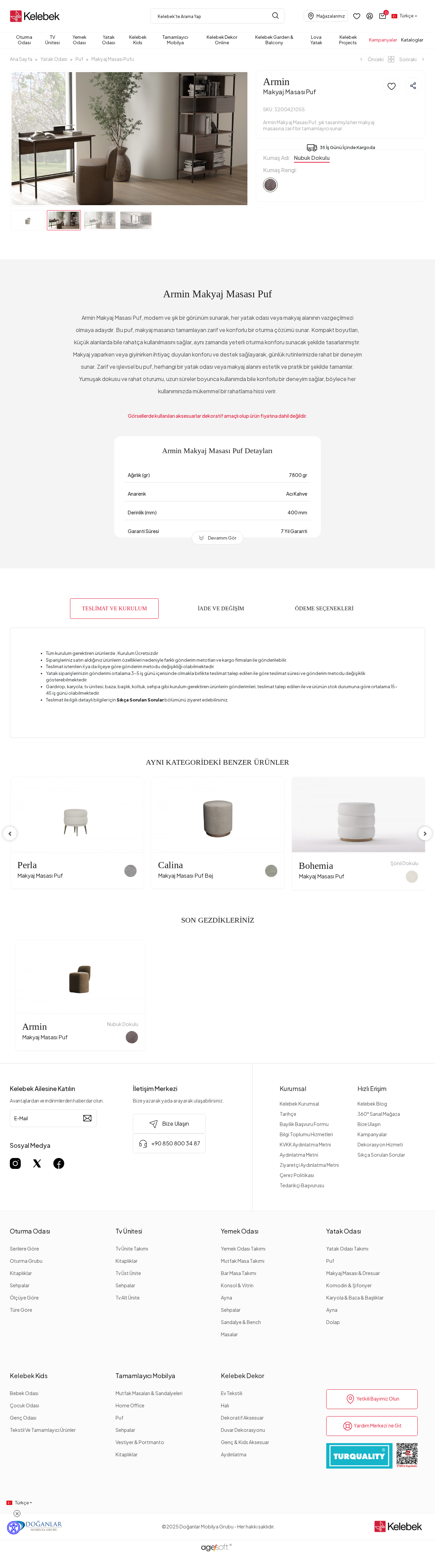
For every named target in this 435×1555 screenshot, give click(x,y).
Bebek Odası (24, 1393)
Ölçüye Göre (24, 1297)
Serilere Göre (24, 1248)
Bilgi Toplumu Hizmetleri (306, 1134)
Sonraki (408, 59)
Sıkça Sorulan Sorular (381, 1155)
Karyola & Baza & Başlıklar (355, 1297)
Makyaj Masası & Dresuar (353, 1273)
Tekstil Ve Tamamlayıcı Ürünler (43, 1430)
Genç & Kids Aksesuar (245, 1442)
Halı (225, 1405)
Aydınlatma (233, 1454)
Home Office (130, 1405)
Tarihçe (288, 1114)
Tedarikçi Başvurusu (302, 1185)
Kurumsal (293, 1088)
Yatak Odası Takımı (347, 1248)
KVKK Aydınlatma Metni (305, 1144)
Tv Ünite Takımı (132, 1248)
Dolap (333, 1322)
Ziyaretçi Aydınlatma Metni (309, 1165)
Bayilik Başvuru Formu (304, 1124)
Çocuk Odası (24, 1405)
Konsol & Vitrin (237, 1285)
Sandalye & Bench (241, 1322)
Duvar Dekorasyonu (243, 1430)
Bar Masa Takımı (238, 1273)
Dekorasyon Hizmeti (380, 1144)
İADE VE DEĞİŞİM (221, 608)
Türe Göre (21, 1310)
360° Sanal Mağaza (379, 1114)
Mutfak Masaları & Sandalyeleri (149, 1393)
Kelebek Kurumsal (299, 1104)
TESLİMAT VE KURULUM (114, 608)
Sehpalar (20, 1285)
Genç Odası (23, 1418)
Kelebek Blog (372, 1104)
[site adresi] (36, 16)
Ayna (226, 1297)
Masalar (229, 1334)
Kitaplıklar (21, 1273)
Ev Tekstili (231, 1393)
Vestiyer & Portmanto (140, 1442)
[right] (425, 833)
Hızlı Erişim (372, 1088)
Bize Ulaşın (369, 1124)
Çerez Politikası (297, 1175)
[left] (10, 833)
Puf (330, 1261)
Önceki (375, 59)
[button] (383, 16)
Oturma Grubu (26, 1261)
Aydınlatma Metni (299, 1155)
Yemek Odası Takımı (243, 1248)
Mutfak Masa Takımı (242, 1261)
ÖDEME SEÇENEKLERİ (324, 608)
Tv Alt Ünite (128, 1297)
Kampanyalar (372, 1134)
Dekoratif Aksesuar (242, 1418)
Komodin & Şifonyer (349, 1285)
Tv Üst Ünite (128, 1273)
